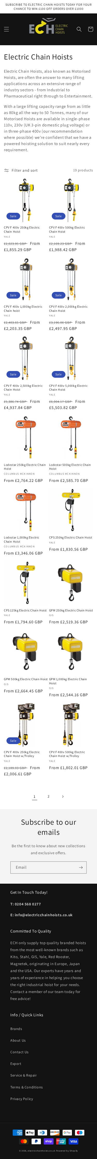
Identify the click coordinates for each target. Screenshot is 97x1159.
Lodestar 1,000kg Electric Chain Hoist (21, 539)
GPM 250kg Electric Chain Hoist (71, 610)
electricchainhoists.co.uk (41, 1150)
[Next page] (62, 796)
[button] (6, 29)
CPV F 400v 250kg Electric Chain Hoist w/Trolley (22, 754)
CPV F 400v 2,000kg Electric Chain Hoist (68, 309)
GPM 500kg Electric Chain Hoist (26, 679)
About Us (18, 1040)
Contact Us (19, 1052)
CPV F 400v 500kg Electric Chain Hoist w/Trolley (67, 754)
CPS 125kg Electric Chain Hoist (25, 610)
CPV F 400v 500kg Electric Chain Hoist (67, 229)
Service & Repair (23, 1075)
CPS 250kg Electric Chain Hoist (70, 537)
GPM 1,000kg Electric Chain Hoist (68, 681)
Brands (16, 1028)
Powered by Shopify (67, 1150)
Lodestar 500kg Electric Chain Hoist (70, 467)
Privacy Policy (21, 1098)
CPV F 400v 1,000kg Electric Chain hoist (23, 309)
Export (15, 1063)
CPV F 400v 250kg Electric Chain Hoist (22, 229)
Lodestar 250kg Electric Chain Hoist (25, 467)
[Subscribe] (80, 867)
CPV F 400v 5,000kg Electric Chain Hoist (68, 388)
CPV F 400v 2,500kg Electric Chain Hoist (23, 388)
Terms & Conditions (26, 1087)
